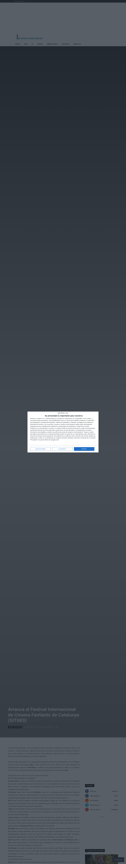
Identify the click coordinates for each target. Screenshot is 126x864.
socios (44, 418)
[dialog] (63, 432)
